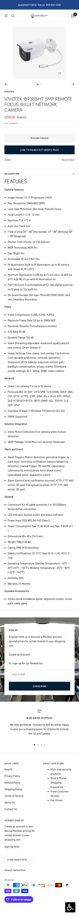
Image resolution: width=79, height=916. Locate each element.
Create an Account (19, 654)
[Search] (13, 15)
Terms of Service (14, 795)
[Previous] (6, 84)
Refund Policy (12, 782)
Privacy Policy (12, 776)
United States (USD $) (17, 859)
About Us (9, 802)
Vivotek (9, 91)
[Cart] (73, 16)
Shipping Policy (13, 789)
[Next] (73, 84)
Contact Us (39, 724)
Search (8, 769)
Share (7, 159)
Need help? (68, 159)
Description (11, 173)
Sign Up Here (11, 846)
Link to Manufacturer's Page (39, 150)
